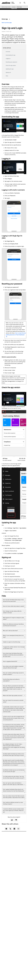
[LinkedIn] (14, 828)
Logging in (8, 58)
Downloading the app (10, 55)
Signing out (8, 72)
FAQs (7, 76)
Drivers (13, 7)
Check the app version (11, 65)
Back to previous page (7, 22)
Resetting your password (11, 62)
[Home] (8, 3)
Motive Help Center (6, 7)
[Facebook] (6, 828)
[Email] (18, 828)
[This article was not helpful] (16, 820)
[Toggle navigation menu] (20, 3)
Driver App (19, 7)
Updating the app (9, 69)
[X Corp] (10, 828)
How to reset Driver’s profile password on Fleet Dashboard (16, 333)
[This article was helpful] (12, 820)
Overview (8, 51)
